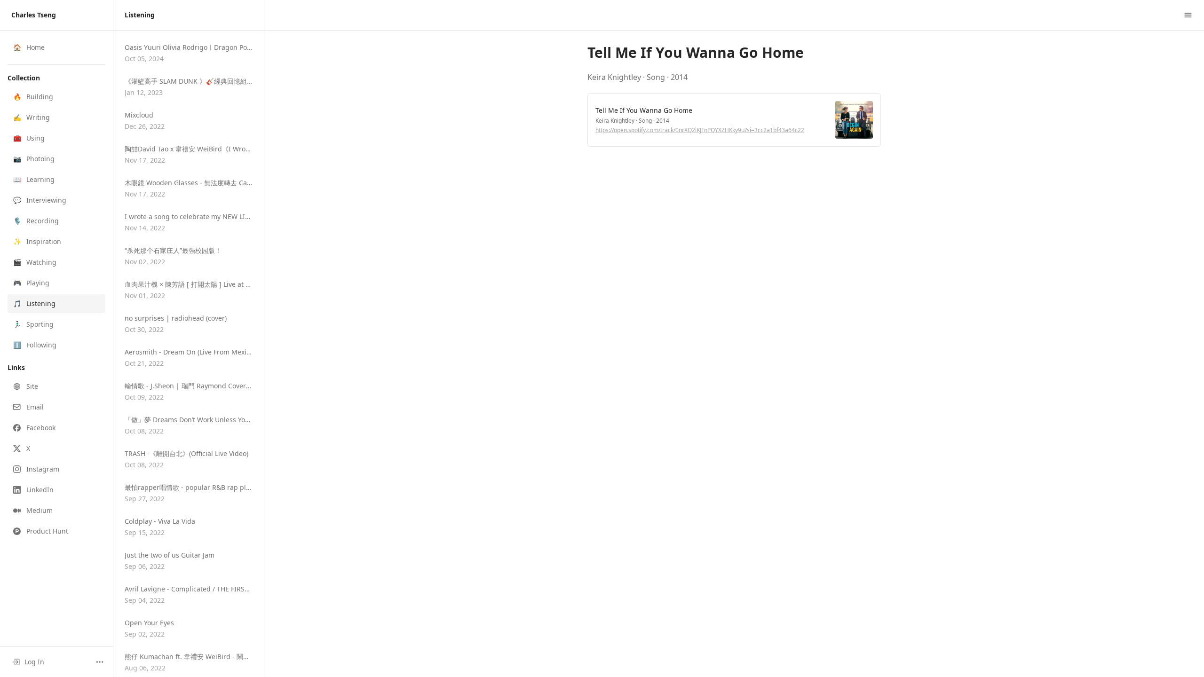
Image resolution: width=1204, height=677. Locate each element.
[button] (56, 96)
